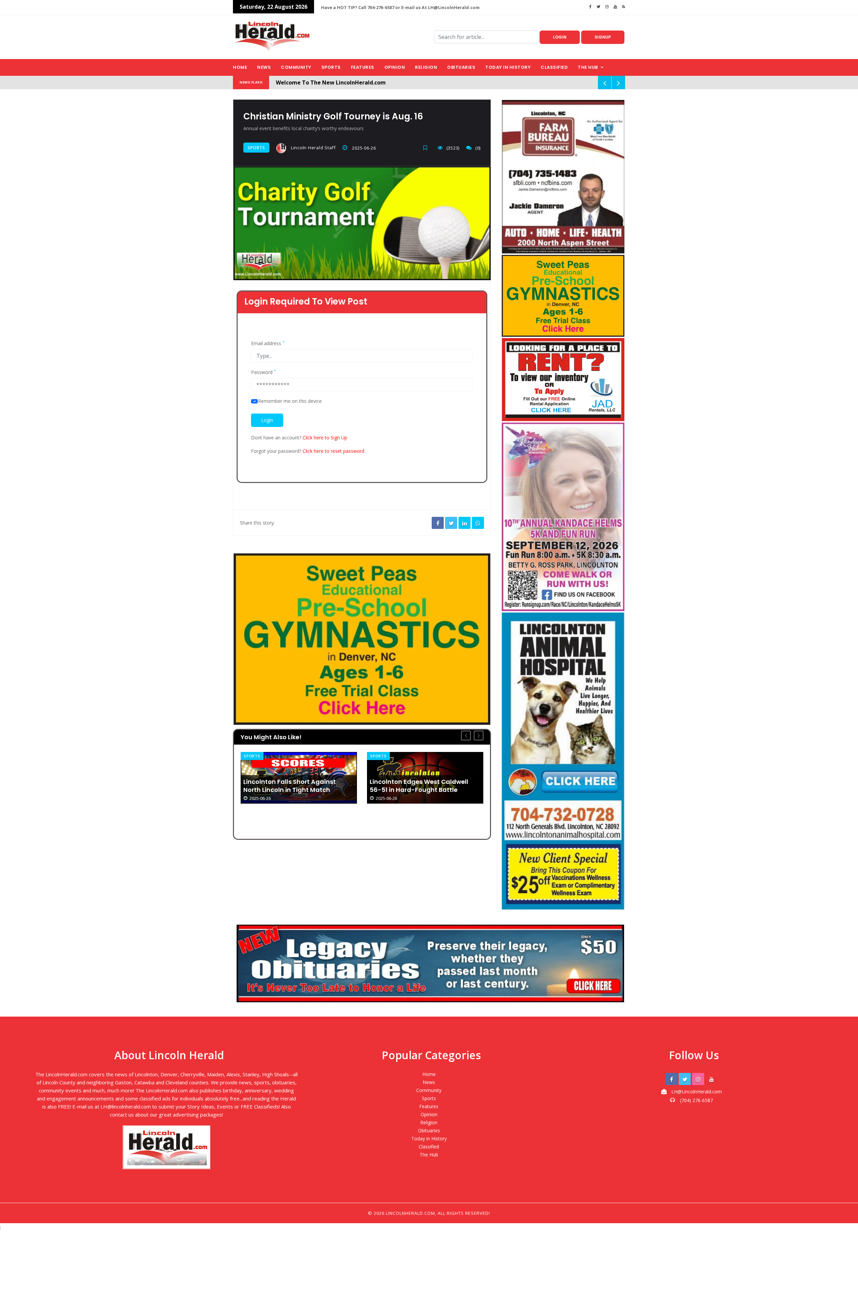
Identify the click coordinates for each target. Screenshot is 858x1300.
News (264, 67)
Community (296, 67)
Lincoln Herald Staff (313, 148)
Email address (268, 343)
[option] (299, 778)
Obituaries (461, 67)
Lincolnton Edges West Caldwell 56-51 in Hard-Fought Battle (292, 786)
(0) (478, 148)
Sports (331, 67)
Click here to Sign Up (325, 437)
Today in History (508, 67)
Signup (603, 37)
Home (240, 67)
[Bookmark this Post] (427, 148)
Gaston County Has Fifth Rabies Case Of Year (419, 814)
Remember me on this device (290, 401)
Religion (426, 67)
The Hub (588, 67)
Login (559, 37)
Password (263, 372)
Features (362, 67)
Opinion (394, 67)
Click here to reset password (333, 451)
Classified (554, 67)
